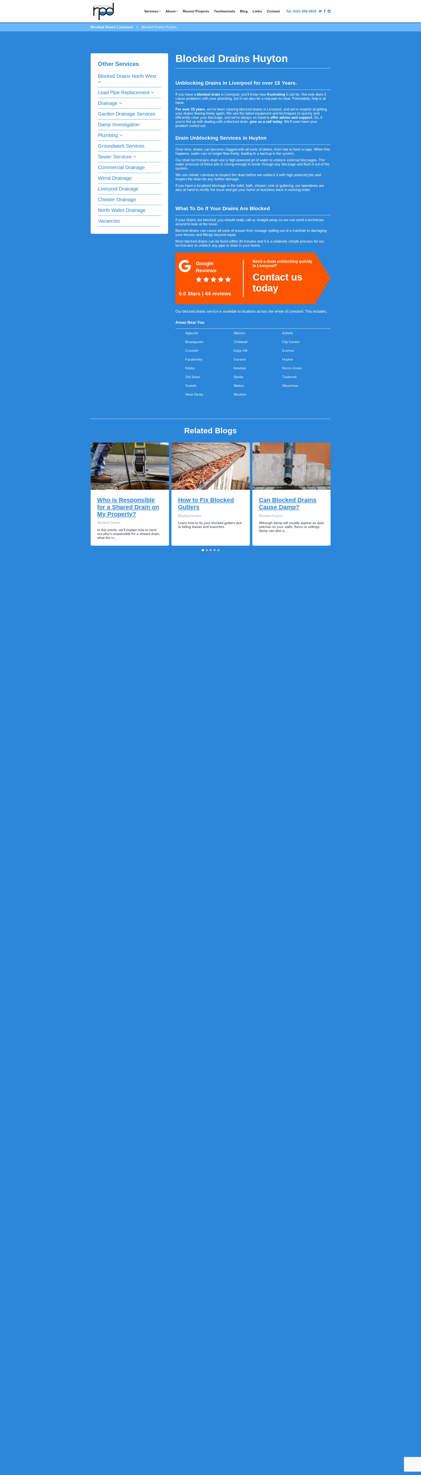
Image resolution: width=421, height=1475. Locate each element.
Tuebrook (289, 377)
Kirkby (190, 368)
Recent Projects (196, 11)
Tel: (301, 11)
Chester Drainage (117, 199)
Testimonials (224, 11)
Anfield (287, 333)
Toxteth (190, 386)
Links (257, 11)
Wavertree (290, 386)
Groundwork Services (121, 146)
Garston (240, 359)
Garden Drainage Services (126, 114)
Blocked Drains (108, 523)
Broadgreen (194, 342)
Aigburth (191, 333)
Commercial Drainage (121, 167)
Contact (273, 11)
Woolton (240, 394)
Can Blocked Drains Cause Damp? (287, 503)
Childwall (240, 342)
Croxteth (191, 351)
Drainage (108, 103)
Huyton (287, 359)
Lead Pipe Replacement (124, 92)
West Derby (194, 394)
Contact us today (277, 282)
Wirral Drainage (115, 178)
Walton (239, 386)
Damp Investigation (119, 124)
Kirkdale (240, 368)
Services (151, 11)
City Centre (290, 342)
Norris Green (292, 368)
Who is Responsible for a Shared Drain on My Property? (128, 507)
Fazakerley (193, 359)
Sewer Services (115, 156)
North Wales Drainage (121, 210)
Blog (244, 11)
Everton (288, 351)
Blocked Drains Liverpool (112, 27)
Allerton (239, 333)
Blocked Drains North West (127, 76)
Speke (238, 377)
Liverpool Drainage (118, 188)
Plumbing (108, 135)
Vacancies (109, 221)
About (171, 11)
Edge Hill (240, 351)
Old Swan (192, 377)
